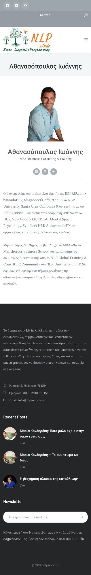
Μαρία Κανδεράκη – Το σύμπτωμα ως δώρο (49, 457)
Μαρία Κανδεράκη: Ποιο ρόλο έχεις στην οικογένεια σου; (52, 433)
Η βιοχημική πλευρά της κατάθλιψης (49, 479)
